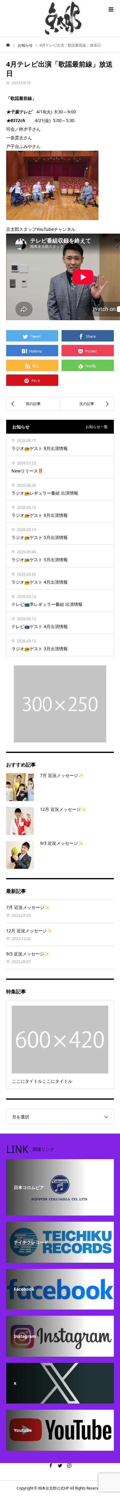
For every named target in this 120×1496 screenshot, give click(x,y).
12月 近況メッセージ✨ (63, 809)
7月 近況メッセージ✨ (61, 775)
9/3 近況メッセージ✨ (61, 843)
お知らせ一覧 (97, 426)
